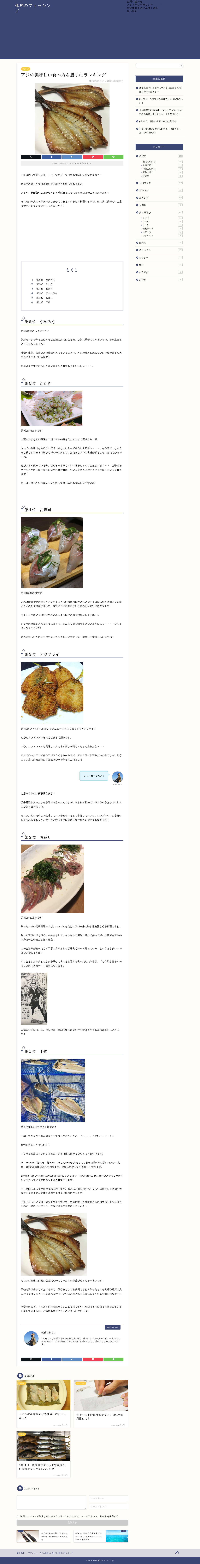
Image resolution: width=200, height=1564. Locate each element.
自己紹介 (132, 11)
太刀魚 (160, 205)
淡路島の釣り (162, 162)
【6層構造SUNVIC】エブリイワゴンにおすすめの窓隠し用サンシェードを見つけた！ (160, 112)
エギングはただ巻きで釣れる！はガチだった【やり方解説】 (160, 131)
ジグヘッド (162, 236)
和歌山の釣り (162, 169)
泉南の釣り (162, 165)
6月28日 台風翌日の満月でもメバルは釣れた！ (161, 101)
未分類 (160, 279)
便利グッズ (162, 228)
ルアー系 (162, 232)
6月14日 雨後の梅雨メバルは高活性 (157, 121)
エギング (160, 197)
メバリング (160, 183)
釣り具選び (160, 212)
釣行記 (160, 156)
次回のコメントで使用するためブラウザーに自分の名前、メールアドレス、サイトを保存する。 (70, 1516)
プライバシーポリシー (140, 4)
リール (162, 221)
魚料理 (160, 242)
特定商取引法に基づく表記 (142, 7)
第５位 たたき (44, 284)
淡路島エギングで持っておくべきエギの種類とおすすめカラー (160, 90)
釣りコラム (160, 250)
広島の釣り (162, 172)
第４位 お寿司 (44, 288)
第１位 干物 (43, 302)
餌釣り (162, 176)
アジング (25, 69)
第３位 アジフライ (47, 293)
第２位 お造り (44, 297)
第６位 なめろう (45, 279)
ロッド (162, 218)
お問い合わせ (135, 1)
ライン (162, 225)
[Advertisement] (100, 38)
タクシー (160, 257)
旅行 (160, 265)
